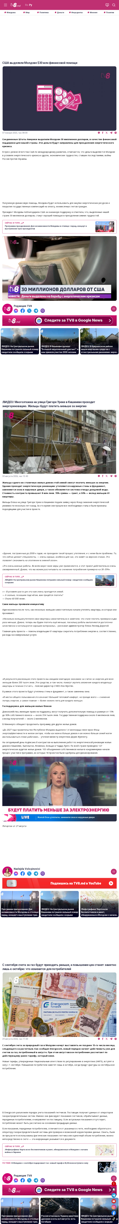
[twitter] (107, 133)
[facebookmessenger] (99, 133)
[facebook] (102, 133)
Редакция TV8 (23, 306)
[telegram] (111, 133)
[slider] (59, 298)
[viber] (116, 133)
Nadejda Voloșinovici (27, 869)
